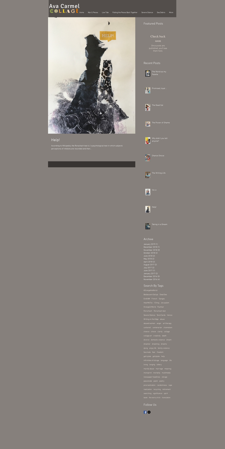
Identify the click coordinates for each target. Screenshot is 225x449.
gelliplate (156, 356)
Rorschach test (160, 311)
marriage (159, 369)
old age (164, 377)
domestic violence (158, 340)
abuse (162, 319)
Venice (169, 315)
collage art (148, 336)
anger (159, 323)
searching (147, 393)
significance (157, 393)
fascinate (147, 352)
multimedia (166, 373)
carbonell (147, 328)
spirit (166, 393)
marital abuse (149, 369)
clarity (160, 332)
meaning (167, 369)
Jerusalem (165, 303)
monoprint (148, 373)
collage (167, 332)
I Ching (156, 303)
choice (153, 332)
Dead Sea (163, 295)
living (146, 365)
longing (152, 365)
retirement (166, 389)
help (163, 356)
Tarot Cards (161, 315)
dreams (164, 344)
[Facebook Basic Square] (145, 412)
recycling (157, 389)
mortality (156, 373)
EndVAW (147, 299)
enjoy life (152, 348)
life (170, 360)
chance (146, 332)
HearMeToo (148, 303)
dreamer (147, 344)
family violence (164, 348)
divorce (146, 340)
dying (146, 348)
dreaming (155, 344)
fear (153, 352)
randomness (162, 385)
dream (168, 340)
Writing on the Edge (151, 319)
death (164, 336)
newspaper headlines (152, 377)
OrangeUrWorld (150, 307)
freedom (160, 352)
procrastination (149, 385)
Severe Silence (149, 315)
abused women (149, 323)
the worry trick (154, 398)
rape (170, 385)
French (154, 299)
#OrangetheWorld (150, 290)
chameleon (168, 328)
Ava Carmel (64, 6)
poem (156, 381)
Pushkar (160, 307)
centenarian (157, 328)
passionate (148, 381)
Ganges (162, 299)
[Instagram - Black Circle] (149, 412)
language (164, 360)
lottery (159, 365)
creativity (157, 336)
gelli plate (147, 356)
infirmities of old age (151, 360)
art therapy (167, 323)
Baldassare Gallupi (151, 295)
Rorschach (148, 311)
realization (148, 389)
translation (166, 398)
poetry (161, 381)
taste (145, 398)
